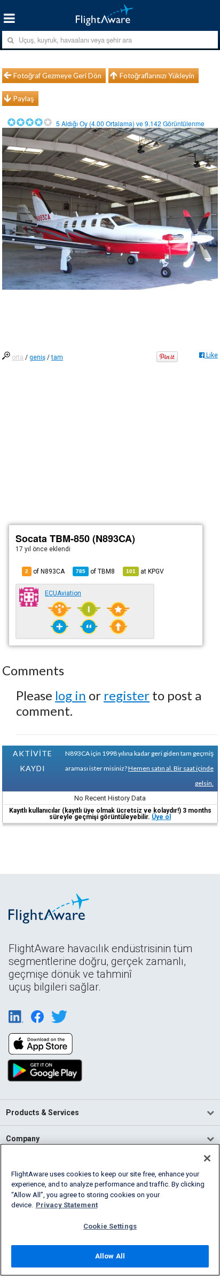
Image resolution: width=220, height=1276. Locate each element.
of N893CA (45, 571)
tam (57, 357)
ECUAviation (63, 593)
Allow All (110, 1256)
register (127, 695)
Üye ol (161, 817)
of (95, 571)
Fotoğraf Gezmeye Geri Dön (57, 75)
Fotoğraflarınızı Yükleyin (157, 75)
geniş (37, 357)
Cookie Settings (110, 1226)
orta (17, 357)
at (145, 571)
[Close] (207, 1158)
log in (70, 695)
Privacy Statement (67, 1205)
